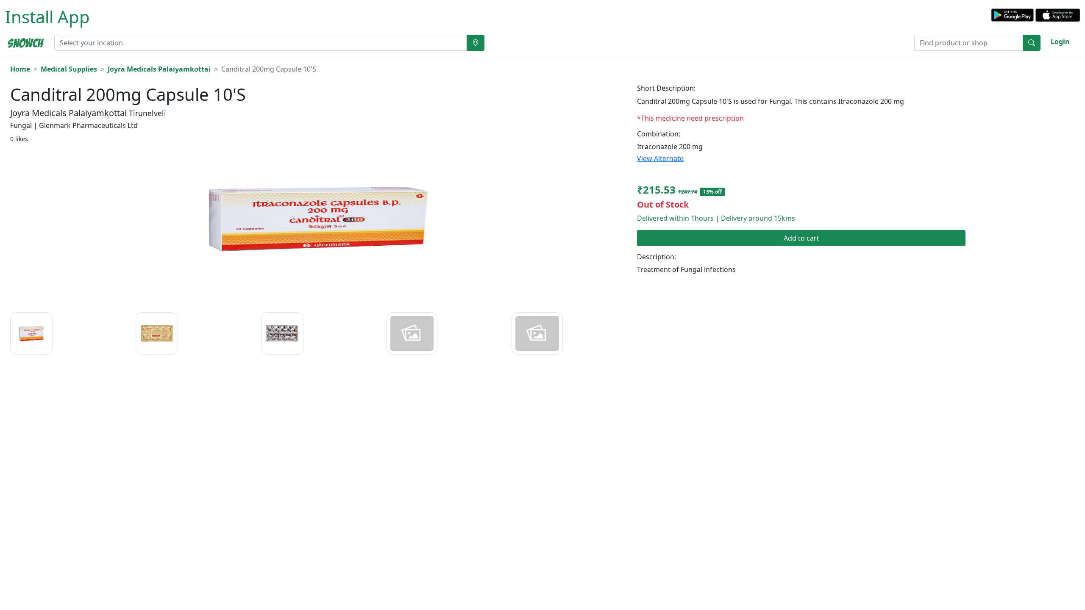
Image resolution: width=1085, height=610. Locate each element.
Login (1060, 41)
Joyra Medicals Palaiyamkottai (159, 69)
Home (20, 69)
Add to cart (801, 238)
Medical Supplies (69, 69)
